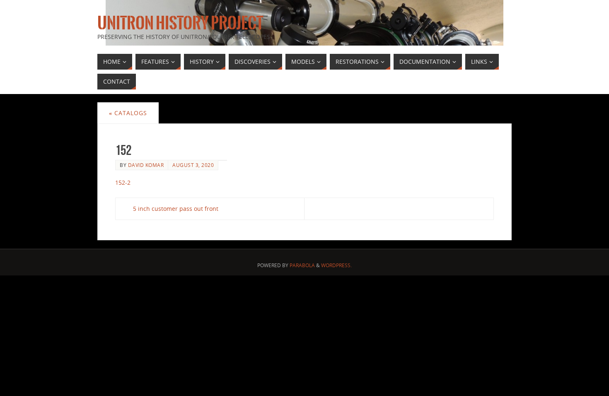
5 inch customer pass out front (175, 208)
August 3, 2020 (193, 165)
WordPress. (336, 265)
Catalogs (128, 113)
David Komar (146, 165)
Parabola (302, 265)
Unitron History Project (180, 23)
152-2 (122, 182)
